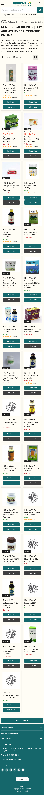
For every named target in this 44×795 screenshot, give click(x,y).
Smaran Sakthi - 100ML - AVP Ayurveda (9, 651)
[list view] (40, 57)
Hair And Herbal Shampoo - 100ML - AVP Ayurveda (10, 90)
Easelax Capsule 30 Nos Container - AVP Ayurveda (10, 514)
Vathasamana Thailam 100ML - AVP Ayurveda (11, 605)
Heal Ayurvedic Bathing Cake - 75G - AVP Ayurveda (32, 139)
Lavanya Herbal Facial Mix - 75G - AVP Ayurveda (11, 188)
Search (22, 786)
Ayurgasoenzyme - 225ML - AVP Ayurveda (10, 234)
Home (3, 20)
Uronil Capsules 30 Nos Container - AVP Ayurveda (10, 378)
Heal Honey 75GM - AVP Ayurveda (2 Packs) (31, 424)
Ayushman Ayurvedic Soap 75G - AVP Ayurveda (11, 139)
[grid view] (35, 57)
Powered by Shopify (22, 791)
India (21, 779)
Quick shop (11, 102)
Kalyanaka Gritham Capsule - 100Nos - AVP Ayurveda (10, 283)
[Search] (40, 10)
